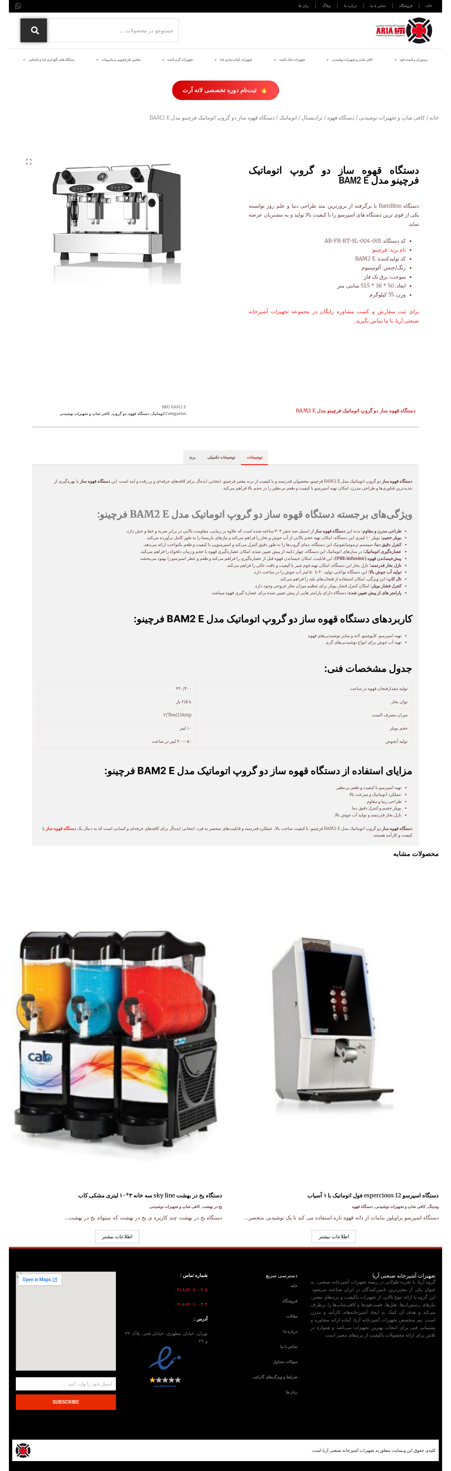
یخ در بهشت (212, 1206)
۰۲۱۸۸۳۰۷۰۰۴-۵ (191, 1289)
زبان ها (291, 1392)
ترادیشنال (312, 117)
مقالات (291, 1316)
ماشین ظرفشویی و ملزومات (121, 59)
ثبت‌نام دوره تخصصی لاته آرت (225, 89)
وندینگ (433, 1206)
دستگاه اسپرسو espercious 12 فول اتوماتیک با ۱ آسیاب (373, 1195)
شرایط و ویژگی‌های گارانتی (275, 1377)
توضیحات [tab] (254, 457)
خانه (434, 117)
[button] (28, 161)
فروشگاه (289, 1301)
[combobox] (113, 30)
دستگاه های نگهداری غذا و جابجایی (51, 59)
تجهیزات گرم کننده (180, 59)
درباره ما (290, 1331)
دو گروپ (119, 413)
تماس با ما (288, 1346)
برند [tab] (192, 457)
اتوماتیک (288, 117)
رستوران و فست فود (414, 59)
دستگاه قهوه (340, 117)
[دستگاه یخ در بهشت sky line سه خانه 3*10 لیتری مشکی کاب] (117, 1023)
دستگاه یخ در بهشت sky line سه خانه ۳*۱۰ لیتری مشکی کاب (150, 1195)
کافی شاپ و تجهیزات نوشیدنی (352, 59)
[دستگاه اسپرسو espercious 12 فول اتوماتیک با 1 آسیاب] (334, 1023)
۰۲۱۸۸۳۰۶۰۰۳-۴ (191, 1304)
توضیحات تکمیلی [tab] (221, 457)
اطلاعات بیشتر (334, 1236)
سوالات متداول (285, 1361)
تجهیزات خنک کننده (292, 59)
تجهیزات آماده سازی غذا (236, 59)
